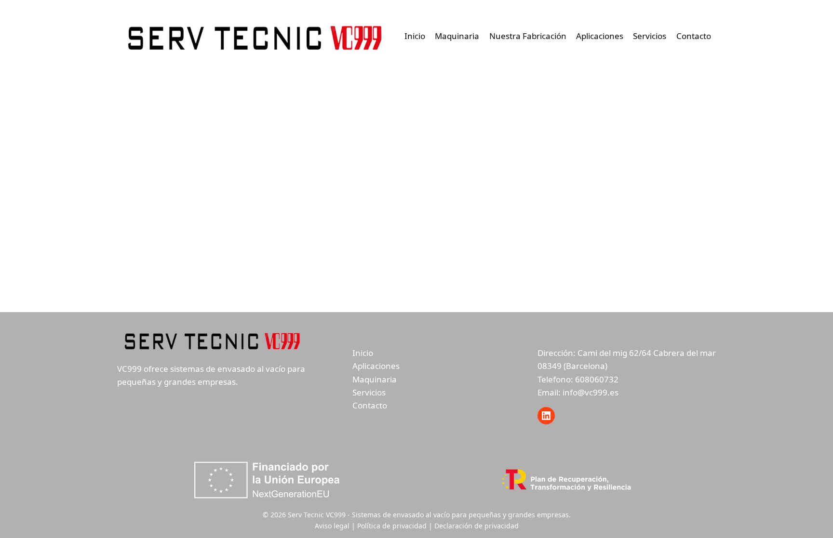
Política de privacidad (392, 525)
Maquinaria (457, 35)
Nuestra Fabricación (527, 35)
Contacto (693, 35)
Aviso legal (332, 525)
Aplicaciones (599, 35)
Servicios (649, 35)
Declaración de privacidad (476, 525)
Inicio (414, 35)
